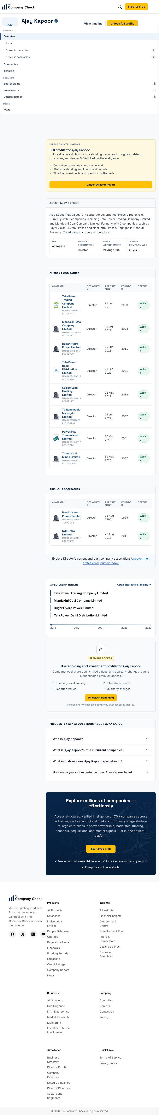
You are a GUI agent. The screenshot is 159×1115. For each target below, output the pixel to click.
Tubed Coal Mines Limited (71, 455)
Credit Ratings (56, 964)
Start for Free (136, 6)
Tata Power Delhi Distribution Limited (69, 367)
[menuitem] (79, 46)
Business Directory (53, 1059)
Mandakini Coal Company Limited (71, 325)
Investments (11, 90)
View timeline (93, 23)
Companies (11, 64)
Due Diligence (56, 1006)
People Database (58, 931)
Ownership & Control (108, 923)
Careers (105, 1006)
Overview (10, 36)
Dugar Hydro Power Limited (71, 345)
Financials (53, 947)
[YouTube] (43, 934)
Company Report (58, 970)
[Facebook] (12, 934)
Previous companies (80, 57)
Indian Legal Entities (55, 923)
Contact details (13, 96)
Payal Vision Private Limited (71, 514)
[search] (120, 7)
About (9, 43)
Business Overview (106, 954)
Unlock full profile (122, 23)
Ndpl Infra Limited (68, 532)
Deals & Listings (110, 946)
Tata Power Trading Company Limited (69, 302)
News (51, 975)
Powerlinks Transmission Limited (70, 435)
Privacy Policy (108, 1063)
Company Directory (53, 1075)
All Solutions (55, 1000)
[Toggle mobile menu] (154, 7)
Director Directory (58, 1088)
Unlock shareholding (101, 697)
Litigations (53, 958)
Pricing (104, 1017)
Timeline (9, 70)
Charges (52, 936)
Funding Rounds (57, 953)
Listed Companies (58, 1082)
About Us (106, 1000)
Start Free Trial (101, 848)
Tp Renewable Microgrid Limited (71, 413)
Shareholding (12, 83)
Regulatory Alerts (58, 942)
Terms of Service (110, 1057)
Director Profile (56, 1067)
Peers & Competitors (107, 939)
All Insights (106, 910)
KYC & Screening (58, 1011)
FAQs (7, 109)
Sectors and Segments (55, 1096)
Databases (53, 915)
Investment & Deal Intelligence (58, 1030)
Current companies (80, 50)
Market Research (58, 1017)
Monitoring (54, 1022)
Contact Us (107, 1011)
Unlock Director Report (101, 184)
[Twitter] (22, 934)
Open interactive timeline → (134, 584)
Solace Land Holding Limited (70, 391)
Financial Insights (111, 915)
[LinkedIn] (33, 934)
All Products (55, 910)
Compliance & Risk (111, 931)
